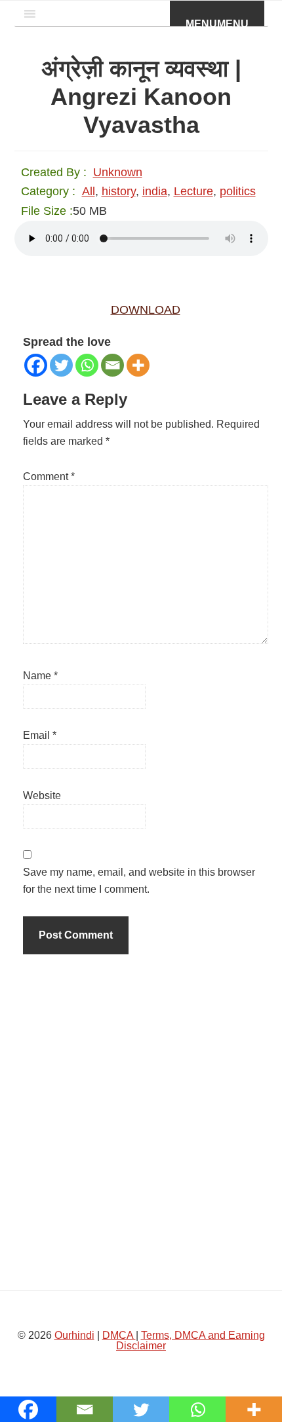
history (119, 191)
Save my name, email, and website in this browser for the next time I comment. (139, 881)
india (154, 191)
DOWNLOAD (145, 309)
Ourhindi (74, 1335)
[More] (138, 365)
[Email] (112, 365)
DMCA (119, 1335)
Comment (49, 476)
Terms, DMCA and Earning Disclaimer (190, 1340)
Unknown (117, 172)
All (88, 191)
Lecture (193, 191)
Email (39, 735)
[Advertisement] (141, 1119)
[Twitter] (61, 365)
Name (40, 675)
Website (42, 795)
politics (238, 191)
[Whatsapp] (86, 365)
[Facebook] (35, 365)
